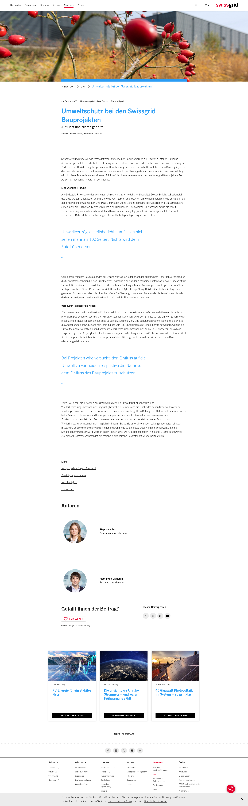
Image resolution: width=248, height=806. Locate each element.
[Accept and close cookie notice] (242, 799)
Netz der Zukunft (81, 772)
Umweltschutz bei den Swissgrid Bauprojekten (122, 86)
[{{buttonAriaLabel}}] (231, 789)
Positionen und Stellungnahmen (159, 780)
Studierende (131, 780)
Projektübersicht (81, 768)
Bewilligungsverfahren (73, 475)
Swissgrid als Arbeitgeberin (137, 772)
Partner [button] (81, 5)
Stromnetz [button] (52, 768)
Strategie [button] (104, 772)
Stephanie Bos (76, 134)
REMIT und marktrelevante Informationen (189, 785)
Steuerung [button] (52, 772)
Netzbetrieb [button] (15, 5)
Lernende (130, 784)
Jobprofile (130, 776)
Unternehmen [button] (106, 768)
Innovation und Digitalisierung (106, 785)
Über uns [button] (44, 5)
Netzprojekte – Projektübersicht (78, 468)
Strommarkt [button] (53, 776)
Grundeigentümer (81, 784)
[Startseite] (226, 5)
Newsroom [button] (68, 5)
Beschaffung (105, 780)
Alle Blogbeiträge (124, 734)
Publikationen (158, 785)
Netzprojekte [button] (30, 5)
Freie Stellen (131, 768)
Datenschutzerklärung (120, 801)
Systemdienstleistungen (188, 780)
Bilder (155, 789)
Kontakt (104, 791)
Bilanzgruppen (184, 776)
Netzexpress (79, 776)
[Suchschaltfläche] (196, 5)
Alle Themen (184, 791)
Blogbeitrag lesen (72, 716)
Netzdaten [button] (52, 780)
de (206, 5)
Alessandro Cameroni (93, 134)
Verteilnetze (183, 768)
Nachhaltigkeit (117, 101)
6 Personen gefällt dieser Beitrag (94, 101)
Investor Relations (107, 776)
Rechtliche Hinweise (155, 801)
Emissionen (67, 489)
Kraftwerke (183, 772)
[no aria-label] (146, 616)
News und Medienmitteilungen (160, 769)
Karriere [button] (56, 5)
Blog (83, 86)
